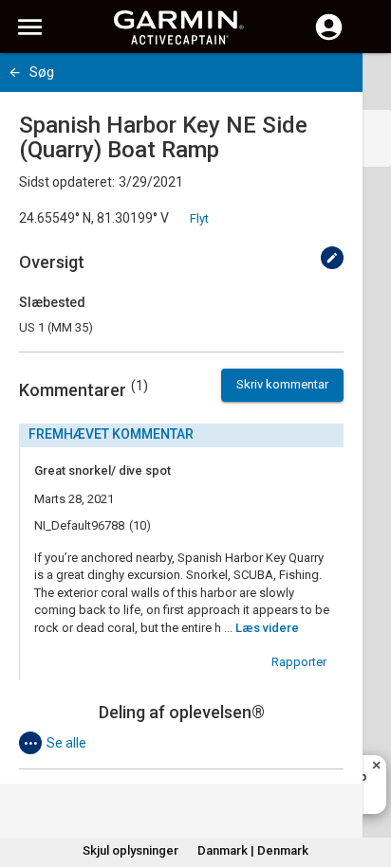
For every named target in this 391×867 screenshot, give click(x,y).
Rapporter (298, 662)
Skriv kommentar (282, 384)
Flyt (199, 218)
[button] (367, 781)
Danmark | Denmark (252, 850)
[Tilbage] (14, 72)
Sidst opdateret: (67, 182)
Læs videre (267, 628)
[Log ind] (328, 37)
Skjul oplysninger (130, 850)
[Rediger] (332, 257)
